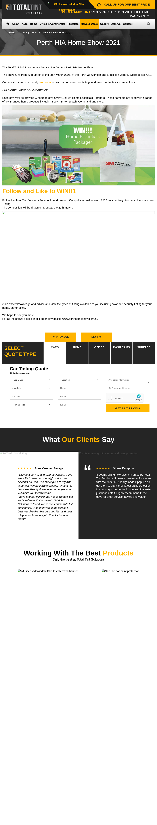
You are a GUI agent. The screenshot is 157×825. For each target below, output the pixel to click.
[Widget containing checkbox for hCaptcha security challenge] (125, 398)
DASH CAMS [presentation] (121, 347)
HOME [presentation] (77, 347)
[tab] (55, 353)
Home (11, 32)
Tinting (28, 32)
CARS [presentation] (55, 347)
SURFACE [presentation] (143, 347)
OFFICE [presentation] (99, 347)
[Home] (8, 24)
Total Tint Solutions (24, 9)
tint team (45, 82)
